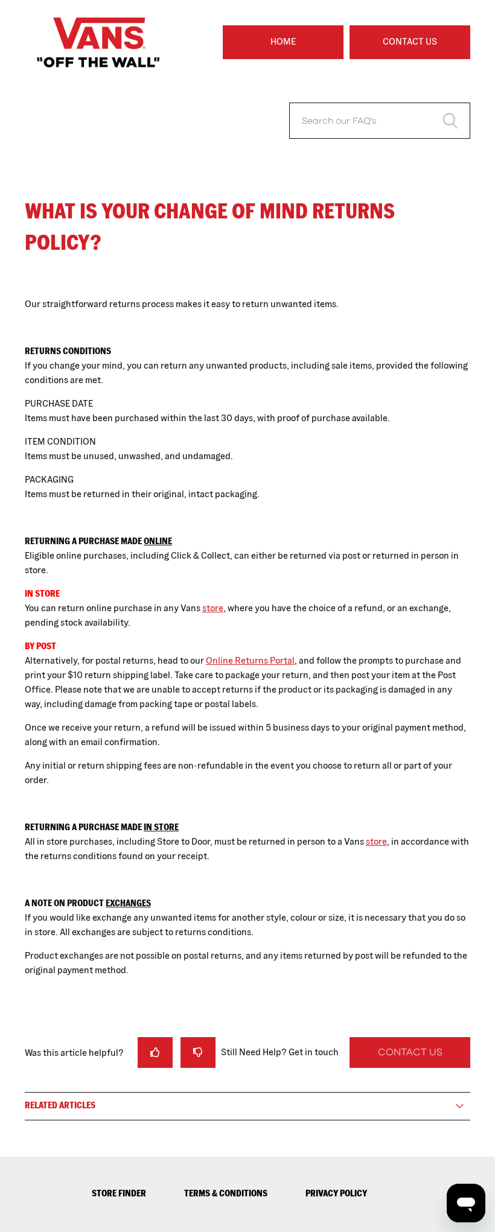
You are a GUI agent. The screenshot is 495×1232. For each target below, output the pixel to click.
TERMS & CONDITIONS (225, 1193)
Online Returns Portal (250, 660)
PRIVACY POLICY (336, 1193)
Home (283, 41)
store (212, 608)
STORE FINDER (119, 1193)
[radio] (155, 1052)
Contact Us (410, 41)
